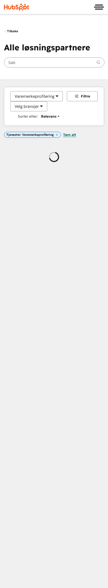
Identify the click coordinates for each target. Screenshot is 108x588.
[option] (35, 96)
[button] (57, 135)
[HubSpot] (16, 7)
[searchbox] (54, 62)
